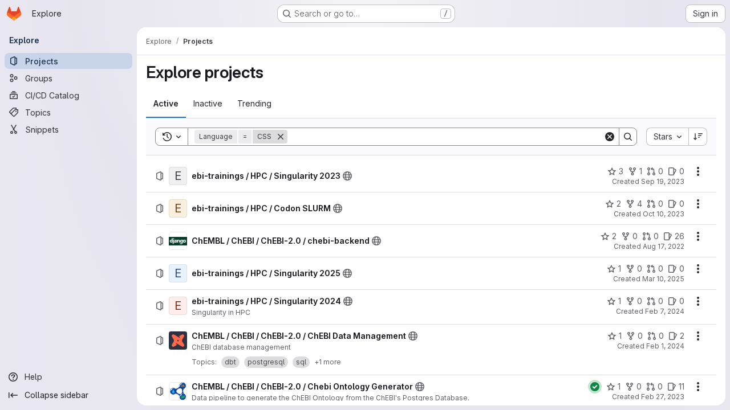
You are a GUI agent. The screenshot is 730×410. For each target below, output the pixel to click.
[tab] (166, 103)
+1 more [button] (327, 362)
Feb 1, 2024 (665, 346)
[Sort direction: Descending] (698, 137)
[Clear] (610, 137)
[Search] (628, 137)
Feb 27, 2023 (662, 396)
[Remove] (280, 137)
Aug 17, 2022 (663, 246)
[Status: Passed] (595, 386)
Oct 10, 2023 (663, 214)
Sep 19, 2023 (662, 181)
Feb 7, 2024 (664, 311)
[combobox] (667, 137)
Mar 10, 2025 (663, 278)
